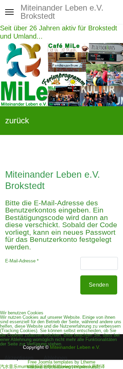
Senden (99, 285)
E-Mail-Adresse (22, 261)
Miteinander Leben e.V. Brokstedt (62, 12)
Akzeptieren (18, 358)
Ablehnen (55, 358)
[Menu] (9, 11)
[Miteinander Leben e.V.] (61, 74)
